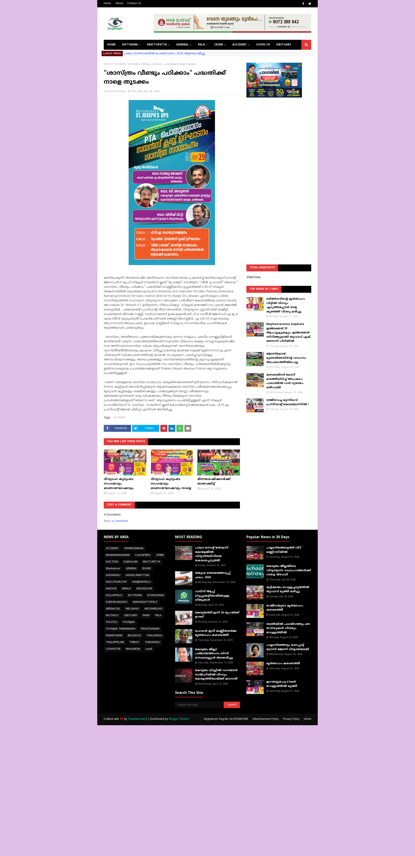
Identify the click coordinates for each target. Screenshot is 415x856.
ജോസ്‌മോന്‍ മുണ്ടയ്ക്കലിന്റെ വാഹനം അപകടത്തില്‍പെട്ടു (286, 358)
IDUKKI (146, 568)
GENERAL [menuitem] (182, 44)
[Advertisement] (278, 170)
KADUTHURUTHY (116, 582)
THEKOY (134, 642)
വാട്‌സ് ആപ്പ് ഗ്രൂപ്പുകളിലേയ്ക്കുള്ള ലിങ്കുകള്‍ (212, 596)
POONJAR (119, 64)
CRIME (160, 555)
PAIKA (146, 615)
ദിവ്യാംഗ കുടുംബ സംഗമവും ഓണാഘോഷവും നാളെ (171, 483)
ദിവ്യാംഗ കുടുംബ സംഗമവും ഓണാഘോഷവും (119, 483)
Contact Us (134, 3)
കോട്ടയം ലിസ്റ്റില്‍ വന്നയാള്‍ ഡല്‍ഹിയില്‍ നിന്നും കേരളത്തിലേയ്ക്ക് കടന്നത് (216, 675)
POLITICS (112, 622)
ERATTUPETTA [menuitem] (157, 44)
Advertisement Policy (265, 719)
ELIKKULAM (130, 562)
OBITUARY (130, 615)
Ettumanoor (113, 568)
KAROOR (111, 588)
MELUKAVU (132, 609)
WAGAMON (133, 649)
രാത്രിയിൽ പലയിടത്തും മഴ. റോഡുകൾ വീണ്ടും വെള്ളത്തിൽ (288, 628)
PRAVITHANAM (150, 629)
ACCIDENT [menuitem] (239, 44)
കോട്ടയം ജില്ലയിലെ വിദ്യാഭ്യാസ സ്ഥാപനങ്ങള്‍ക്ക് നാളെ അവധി (288, 570)
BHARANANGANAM (118, 555)
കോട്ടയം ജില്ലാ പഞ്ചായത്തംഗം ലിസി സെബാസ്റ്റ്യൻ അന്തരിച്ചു (214, 654)
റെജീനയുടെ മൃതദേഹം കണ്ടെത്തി (284, 608)
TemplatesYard (137, 719)
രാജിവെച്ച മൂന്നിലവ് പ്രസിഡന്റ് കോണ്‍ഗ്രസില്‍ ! (287, 402)
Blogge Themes (179, 719)
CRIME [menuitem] (218, 44)
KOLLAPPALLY (114, 595)
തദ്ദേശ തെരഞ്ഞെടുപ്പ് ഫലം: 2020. (212, 575)
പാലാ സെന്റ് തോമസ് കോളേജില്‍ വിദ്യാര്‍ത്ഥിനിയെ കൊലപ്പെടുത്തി (211, 554)
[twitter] (309, 4)
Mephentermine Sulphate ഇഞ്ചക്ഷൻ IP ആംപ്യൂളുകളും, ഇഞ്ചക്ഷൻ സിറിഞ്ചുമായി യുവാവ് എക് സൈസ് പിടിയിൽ (288, 333)
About (119, 3)
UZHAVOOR (113, 649)
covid (148, 649)
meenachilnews (116, 91)
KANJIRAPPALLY (141, 582)
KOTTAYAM (135, 595)
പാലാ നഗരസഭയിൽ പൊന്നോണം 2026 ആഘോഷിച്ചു (164, 53)
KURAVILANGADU (117, 602)
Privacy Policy (291, 719)
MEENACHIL (113, 609)
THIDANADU (152, 642)
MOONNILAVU (154, 609)
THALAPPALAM (115, 642)
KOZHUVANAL (155, 595)
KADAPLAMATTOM (137, 575)
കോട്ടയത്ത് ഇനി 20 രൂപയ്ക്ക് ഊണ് (217, 615)
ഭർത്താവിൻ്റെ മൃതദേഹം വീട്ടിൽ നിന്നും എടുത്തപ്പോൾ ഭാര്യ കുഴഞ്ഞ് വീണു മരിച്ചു (285, 305)
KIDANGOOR (144, 588)
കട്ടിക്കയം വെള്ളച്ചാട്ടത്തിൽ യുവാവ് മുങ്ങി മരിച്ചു (287, 590)
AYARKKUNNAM (133, 548)
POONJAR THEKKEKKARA (121, 629)
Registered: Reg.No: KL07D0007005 (226, 719)
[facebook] (303, 4)
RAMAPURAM (114, 635)
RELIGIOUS (134, 635)
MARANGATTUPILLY (145, 602)
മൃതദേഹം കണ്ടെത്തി (283, 663)
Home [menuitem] (111, 44)
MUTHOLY (112, 615)
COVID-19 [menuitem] (263, 44)
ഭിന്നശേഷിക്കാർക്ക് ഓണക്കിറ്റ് (213, 481)
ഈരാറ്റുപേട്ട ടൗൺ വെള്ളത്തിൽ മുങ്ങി (281, 684)
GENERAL (131, 568)
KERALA (126, 588)
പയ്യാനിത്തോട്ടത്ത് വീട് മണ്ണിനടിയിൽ (283, 550)
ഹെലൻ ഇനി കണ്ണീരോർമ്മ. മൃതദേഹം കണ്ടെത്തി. (216, 633)
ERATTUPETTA (151, 562)
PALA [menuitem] (201, 44)
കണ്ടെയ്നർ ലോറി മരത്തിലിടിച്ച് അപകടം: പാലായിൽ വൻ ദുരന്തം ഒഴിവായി (284, 381)
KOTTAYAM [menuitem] (130, 44)
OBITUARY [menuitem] (283, 44)
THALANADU (154, 635)
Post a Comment (116, 521)
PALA (158, 615)
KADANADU (113, 575)
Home (107, 3)
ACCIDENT (112, 548)
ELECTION (112, 562)
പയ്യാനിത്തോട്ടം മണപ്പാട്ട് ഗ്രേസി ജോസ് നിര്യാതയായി (287, 647)
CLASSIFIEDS (143, 555)
